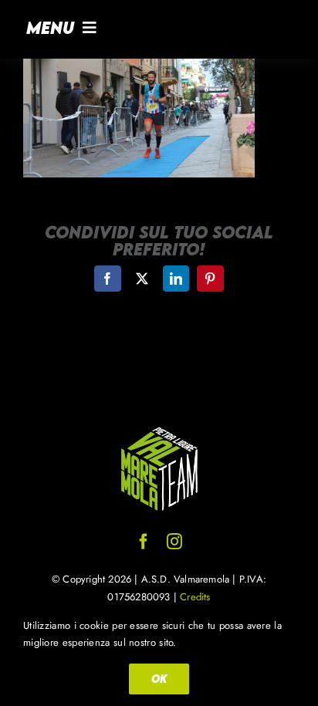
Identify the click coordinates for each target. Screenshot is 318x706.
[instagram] (174, 541)
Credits (195, 596)
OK (159, 678)
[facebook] (143, 541)
